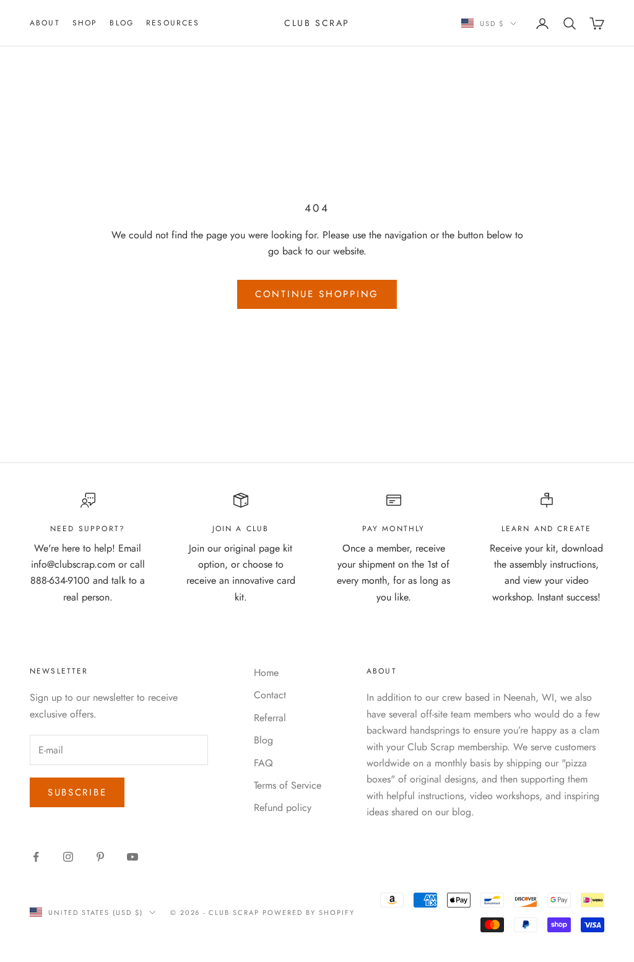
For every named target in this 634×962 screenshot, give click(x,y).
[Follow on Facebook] (36, 857)
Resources (172, 22)
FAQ (263, 763)
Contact (270, 695)
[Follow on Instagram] (68, 857)
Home (266, 672)
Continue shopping (317, 294)
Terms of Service (287, 785)
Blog (122, 22)
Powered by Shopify (309, 912)
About (45, 22)
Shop (85, 22)
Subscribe (77, 792)
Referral (270, 718)
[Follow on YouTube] (132, 857)
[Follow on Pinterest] (100, 857)
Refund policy (282, 807)
